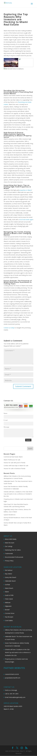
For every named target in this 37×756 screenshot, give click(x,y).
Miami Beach (9, 588)
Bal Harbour (8, 570)
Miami (7, 592)
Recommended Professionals (14, 557)
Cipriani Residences (9, 515)
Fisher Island (9, 599)
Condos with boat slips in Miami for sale (16, 465)
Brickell (7, 610)
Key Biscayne (9, 617)
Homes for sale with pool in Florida (14, 463)
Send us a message (11, 690)
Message (6, 427)
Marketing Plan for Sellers (13, 550)
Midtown (7, 602)
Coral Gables (9, 620)
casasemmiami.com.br (12, 674)
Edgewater (8, 606)
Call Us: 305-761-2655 (11, 694)
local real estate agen (26, 219)
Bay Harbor (8, 574)
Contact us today (9, 328)
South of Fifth (9, 595)
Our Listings (8, 546)
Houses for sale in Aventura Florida (14, 468)
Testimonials (9, 553)
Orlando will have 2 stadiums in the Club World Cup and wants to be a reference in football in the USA (18, 494)
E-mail (5, 420)
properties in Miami (25, 190)
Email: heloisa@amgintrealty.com (15, 697)
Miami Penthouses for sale (12, 460)
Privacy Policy (9, 561)
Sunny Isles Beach (10, 577)
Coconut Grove (9, 613)
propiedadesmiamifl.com (12, 678)
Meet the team (9, 543)
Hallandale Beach (10, 581)
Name (5, 413)
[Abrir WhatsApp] (32, 751)
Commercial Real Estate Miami (13, 457)
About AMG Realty (10, 539)
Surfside (7, 584)
